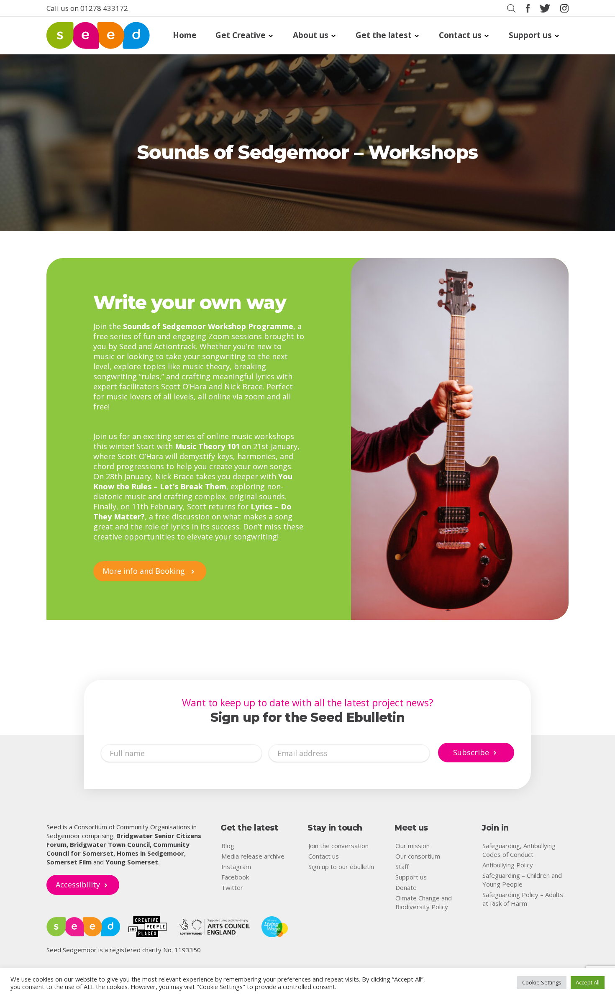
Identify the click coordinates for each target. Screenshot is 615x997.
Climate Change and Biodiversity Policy (423, 902)
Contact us (460, 35)
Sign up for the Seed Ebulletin (307, 717)
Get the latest (384, 35)
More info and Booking (144, 571)
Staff (402, 866)
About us (310, 35)
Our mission (412, 845)
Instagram (236, 866)
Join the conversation (338, 845)
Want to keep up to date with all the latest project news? (307, 702)
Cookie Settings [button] (541, 982)
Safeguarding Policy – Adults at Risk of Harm (522, 899)
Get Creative (240, 35)
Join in (495, 828)
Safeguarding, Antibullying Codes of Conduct (519, 850)
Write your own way (189, 302)
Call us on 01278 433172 (87, 8)
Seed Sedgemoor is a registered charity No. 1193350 (123, 950)
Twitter (232, 887)
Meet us (411, 828)
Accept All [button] (588, 982)
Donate (406, 887)
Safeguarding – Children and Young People (522, 879)
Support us (530, 35)
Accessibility (78, 884)
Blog (227, 845)
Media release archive (252, 856)
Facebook (235, 877)
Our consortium (417, 856)
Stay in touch (335, 828)
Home (185, 35)
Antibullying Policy (507, 865)
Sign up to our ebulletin (341, 866)
